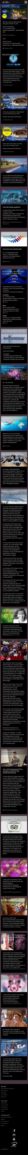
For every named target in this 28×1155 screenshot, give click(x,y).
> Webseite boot (8, 120)
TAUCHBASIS (4, 1107)
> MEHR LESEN (7, 85)
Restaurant (4, 1090)
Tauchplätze (4, 1105)
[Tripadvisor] (14, 1134)
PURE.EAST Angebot (11, 810)
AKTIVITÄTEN (4, 1094)
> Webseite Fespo (8, 151)
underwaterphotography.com (12, 1003)
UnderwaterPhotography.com (12, 892)
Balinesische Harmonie (7, 1088)
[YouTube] (14, 1139)
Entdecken (4, 1102)
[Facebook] (14, 1130)
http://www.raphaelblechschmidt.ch (14, 969)
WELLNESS (3, 1092)
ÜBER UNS (3, 1096)
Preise (2, 1111)
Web (6, 302)
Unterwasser (16, 635)
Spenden (17, 729)
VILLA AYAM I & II (5, 1121)
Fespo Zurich (9, 48)
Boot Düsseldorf (10, 35)
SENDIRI (3, 1119)
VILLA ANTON (4, 1123)
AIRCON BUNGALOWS (6, 1117)
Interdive (7, 261)
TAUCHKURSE (4, 1109)
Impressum (4, 1149)
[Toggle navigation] (25, 2)
